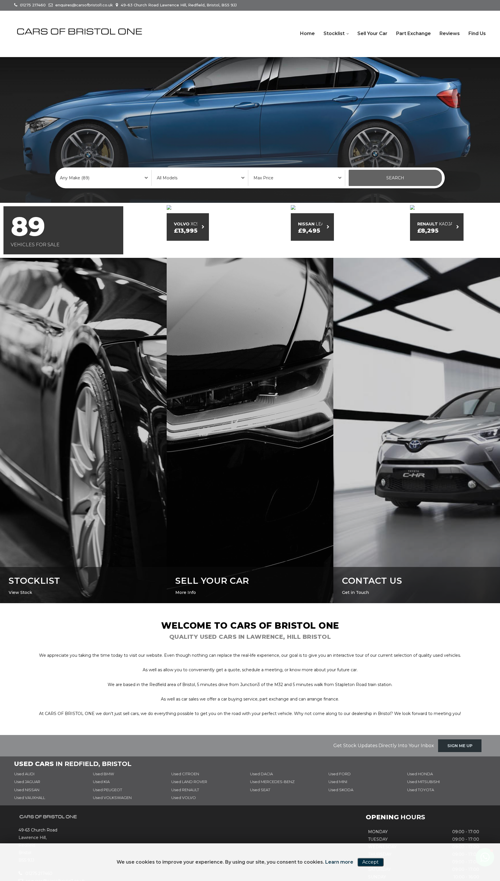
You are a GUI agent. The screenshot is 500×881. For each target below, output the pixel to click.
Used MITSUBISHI (423, 789)
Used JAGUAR (27, 789)
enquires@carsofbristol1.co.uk (83, 5)
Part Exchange (413, 33)
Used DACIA (261, 780)
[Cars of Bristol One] (79, 31)
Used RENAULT (185, 796)
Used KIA (101, 789)
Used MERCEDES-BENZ (272, 789)
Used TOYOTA (420, 796)
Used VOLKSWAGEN (112, 804)
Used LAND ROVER (189, 789)
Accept (370, 862)
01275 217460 (32, 5)
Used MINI (337, 789)
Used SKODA (340, 796)
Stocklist (334, 33)
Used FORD (339, 780)
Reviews (450, 33)
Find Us (477, 33)
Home (307, 33)
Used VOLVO (183, 804)
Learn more (339, 862)
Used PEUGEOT (107, 796)
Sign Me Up (460, 752)
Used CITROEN (185, 780)
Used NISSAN (26, 796)
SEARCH (395, 177)
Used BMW (103, 780)
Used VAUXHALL (29, 804)
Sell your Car (372, 33)
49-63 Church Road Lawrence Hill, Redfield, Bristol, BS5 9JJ (178, 5)
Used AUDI (24, 780)
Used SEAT (260, 796)
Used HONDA (420, 780)
